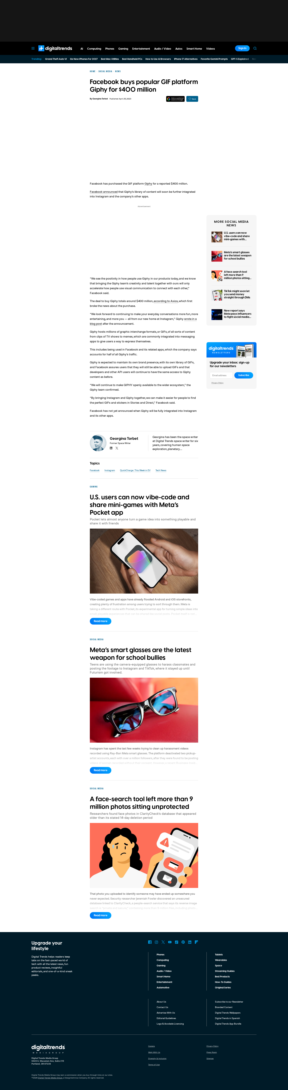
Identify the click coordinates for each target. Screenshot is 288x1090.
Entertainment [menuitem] (141, 49)
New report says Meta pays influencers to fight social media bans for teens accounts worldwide (237, 317)
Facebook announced (104, 191)
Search (255, 48)
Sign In (242, 48)
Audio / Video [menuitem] (162, 49)
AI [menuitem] (81, 49)
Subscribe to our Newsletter (229, 1001)
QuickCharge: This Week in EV (135, 470)
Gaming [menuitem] (123, 49)
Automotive (163, 987)
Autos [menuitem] (178, 49)
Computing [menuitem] (94, 49)
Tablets (219, 954)
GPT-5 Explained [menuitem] (240, 59)
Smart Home (163, 976)
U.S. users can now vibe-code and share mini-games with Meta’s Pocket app (237, 237)
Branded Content (223, 1007)
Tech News (161, 470)
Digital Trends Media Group (50, 1078)
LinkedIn (190, 942)
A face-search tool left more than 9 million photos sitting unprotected (237, 276)
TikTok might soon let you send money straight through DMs (237, 294)
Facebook (95, 470)
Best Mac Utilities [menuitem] (110, 59)
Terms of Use (154, 1064)
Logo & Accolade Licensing (170, 1023)
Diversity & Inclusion (157, 1058)
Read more (100, 621)
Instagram (109, 470)
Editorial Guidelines (166, 1018)
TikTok (176, 942)
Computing (163, 960)
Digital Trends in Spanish (227, 1018)
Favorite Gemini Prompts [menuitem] (214, 59)
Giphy (148, 183)
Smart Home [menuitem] (194, 49)
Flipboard (196, 942)
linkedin (111, 448)
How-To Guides (223, 982)
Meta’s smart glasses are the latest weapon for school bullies (237, 256)
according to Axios (166, 301)
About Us (161, 1001)
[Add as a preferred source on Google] (175, 99)
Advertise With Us (166, 1012)
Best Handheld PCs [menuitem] (132, 59)
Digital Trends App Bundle (228, 1023)
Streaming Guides (224, 971)
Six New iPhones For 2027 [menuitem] (84, 59)
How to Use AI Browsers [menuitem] (158, 59)
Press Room (211, 1052)
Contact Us (162, 1007)
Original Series (223, 987)
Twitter (163, 942)
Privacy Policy (218, 382)
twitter (117, 448)
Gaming (161, 965)
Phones (160, 954)
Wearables (221, 960)
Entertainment (164, 982)
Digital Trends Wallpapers (227, 1012)
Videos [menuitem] (210, 49)
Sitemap (210, 1058)
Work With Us (154, 1052)
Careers (151, 1046)
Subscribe (243, 375)
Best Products (222, 976)
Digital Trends (49, 53)
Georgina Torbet (100, 98)
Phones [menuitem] (109, 49)
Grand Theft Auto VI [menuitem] (56, 59)
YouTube (170, 942)
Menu (33, 48)
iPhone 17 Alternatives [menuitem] (186, 59)
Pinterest (183, 942)
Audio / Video (164, 971)
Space (218, 965)
